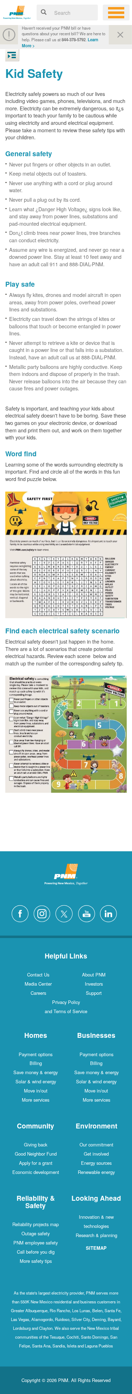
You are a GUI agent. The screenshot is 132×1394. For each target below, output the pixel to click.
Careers (38, 993)
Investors (94, 983)
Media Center (38, 983)
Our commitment (96, 1144)
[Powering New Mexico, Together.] (17, 11)
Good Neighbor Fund (36, 1153)
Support (94, 993)
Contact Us (38, 974)
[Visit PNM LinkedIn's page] (110, 913)
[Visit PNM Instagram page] (43, 913)
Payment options (35, 1054)
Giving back (35, 1144)
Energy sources (96, 1162)
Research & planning (96, 1235)
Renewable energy (96, 1172)
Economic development (35, 1172)
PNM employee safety (35, 1242)
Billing (36, 1063)
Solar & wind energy (35, 1081)
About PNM (94, 974)
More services (35, 1099)
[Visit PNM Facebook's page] (22, 913)
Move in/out (36, 1090)
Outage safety (35, 1233)
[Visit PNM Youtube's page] (88, 913)
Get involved (96, 1153)
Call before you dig (36, 1251)
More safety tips (36, 1261)
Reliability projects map (35, 1224)
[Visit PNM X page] (66, 913)
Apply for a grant (35, 1162)
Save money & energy (35, 1072)
